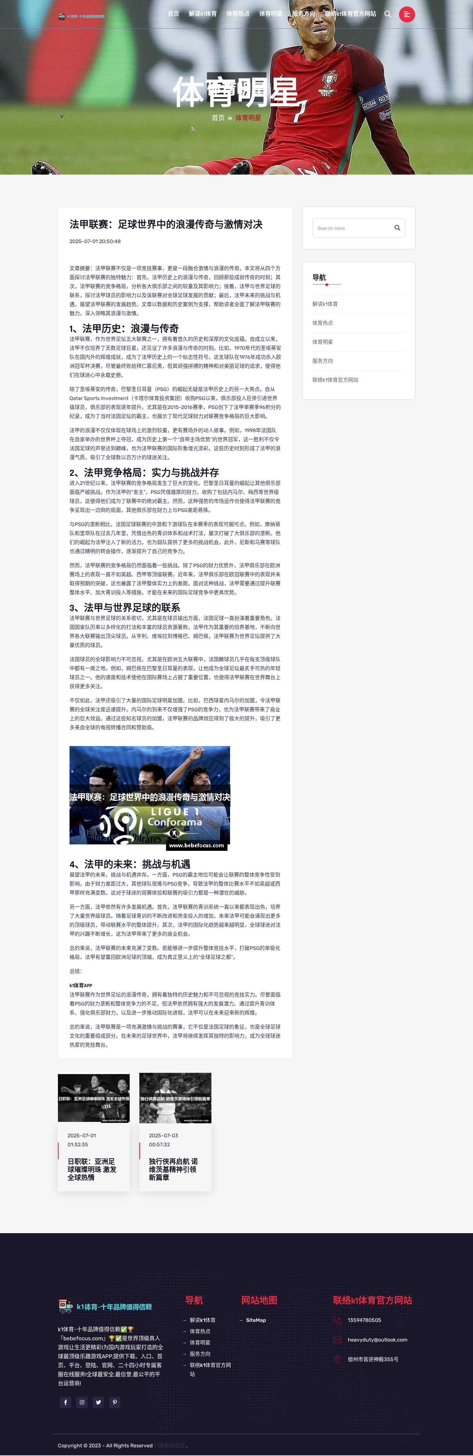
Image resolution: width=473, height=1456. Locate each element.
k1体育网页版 (169, 1445)
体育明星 (271, 14)
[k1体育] (87, 16)
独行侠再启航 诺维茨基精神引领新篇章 (173, 1170)
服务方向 (303, 14)
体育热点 (238, 14)
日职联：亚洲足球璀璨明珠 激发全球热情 (92, 1170)
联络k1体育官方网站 (350, 14)
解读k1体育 (203, 14)
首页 (173, 14)
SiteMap (256, 1320)
